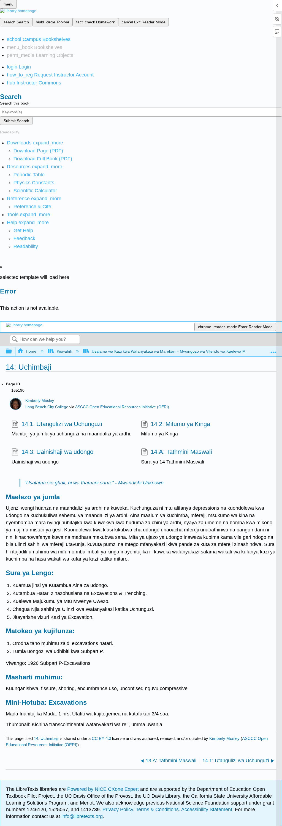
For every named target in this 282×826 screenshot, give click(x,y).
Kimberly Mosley (39, 401)
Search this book (14, 103)
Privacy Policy (117, 809)
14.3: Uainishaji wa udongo (57, 451)
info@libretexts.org (81, 816)
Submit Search (16, 121)
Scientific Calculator (35, 190)
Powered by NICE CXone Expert (103, 789)
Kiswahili (64, 351)
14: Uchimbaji (46, 738)
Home (31, 351)
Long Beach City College (46, 407)
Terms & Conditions (157, 809)
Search (15, 339)
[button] (24, 238)
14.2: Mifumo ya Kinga (180, 424)
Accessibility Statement (206, 809)
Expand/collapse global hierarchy (12, 351)
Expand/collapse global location (273, 349)
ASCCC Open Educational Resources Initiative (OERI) (122, 407)
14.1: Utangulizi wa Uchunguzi (61, 424)
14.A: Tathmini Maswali (181, 451)
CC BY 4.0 (101, 738)
